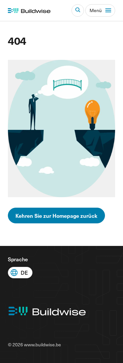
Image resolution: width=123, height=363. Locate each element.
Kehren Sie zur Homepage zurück (56, 215)
